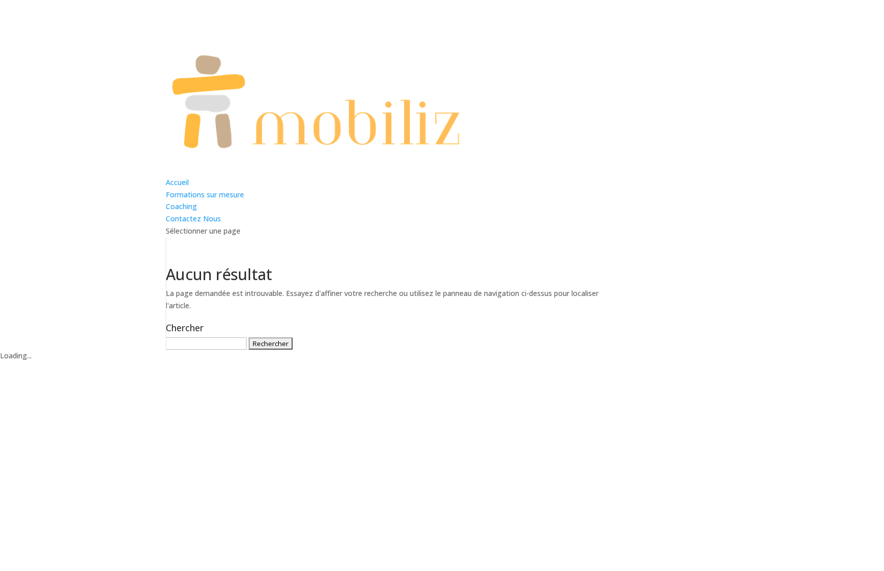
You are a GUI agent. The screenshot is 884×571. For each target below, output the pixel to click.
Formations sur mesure (205, 194)
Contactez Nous (193, 218)
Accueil (177, 182)
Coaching (181, 206)
